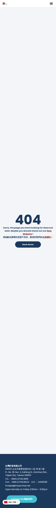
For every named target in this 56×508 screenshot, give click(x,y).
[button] (51, 3)
